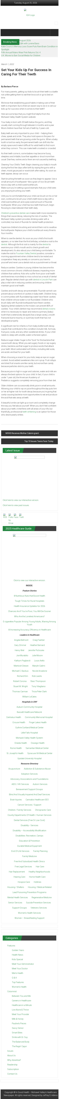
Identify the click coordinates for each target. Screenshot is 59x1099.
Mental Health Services (17, 897)
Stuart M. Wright (20, 686)
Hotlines (37, 882)
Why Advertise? (14, 1060)
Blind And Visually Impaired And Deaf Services (29, 794)
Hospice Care (24, 882)
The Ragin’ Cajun (19, 1046)
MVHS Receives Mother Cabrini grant (22, 433)
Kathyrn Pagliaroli (22, 660)
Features (11, 946)
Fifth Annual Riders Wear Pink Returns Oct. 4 (21, 52)
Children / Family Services (19, 810)
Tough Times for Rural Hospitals (29, 601)
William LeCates (29, 697)
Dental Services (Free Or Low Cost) (29, 820)
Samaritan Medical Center (37, 748)
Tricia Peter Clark (39, 691)
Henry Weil (19, 650)
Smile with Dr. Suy (20, 1037)
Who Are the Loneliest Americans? (29, 616)
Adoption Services (29, 774)
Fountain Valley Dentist (26, 253)
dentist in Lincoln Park (43, 279)
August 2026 (25, 40)
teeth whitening (29, 412)
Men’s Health (17, 973)
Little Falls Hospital (29, 733)
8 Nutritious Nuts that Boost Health (29, 596)
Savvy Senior (18, 1028)
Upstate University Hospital (29, 758)
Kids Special (17, 959)
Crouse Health (18, 722)
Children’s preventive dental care (15, 213)
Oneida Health (20, 743)
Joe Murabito (22, 655)
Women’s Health (19, 987)
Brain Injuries (16, 800)
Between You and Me (21, 996)
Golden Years (18, 950)
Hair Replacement (17, 872)
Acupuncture (14, 769)
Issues (10, 1051)
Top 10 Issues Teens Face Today (38, 441)
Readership (12, 1065)
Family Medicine (29, 856)
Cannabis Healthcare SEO (37, 800)
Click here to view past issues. (16, 505)
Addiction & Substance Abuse (37, 769)
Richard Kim (22, 676)
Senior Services (15, 902)
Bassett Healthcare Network (29, 712)
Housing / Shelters (15, 887)
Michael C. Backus (20, 671)
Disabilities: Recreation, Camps (29, 836)
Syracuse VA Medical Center (39, 753)
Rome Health (16, 748)
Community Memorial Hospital (39, 717)
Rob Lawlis (37, 676)
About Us (11, 1055)
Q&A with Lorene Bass (29, 43)
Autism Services (40, 784)
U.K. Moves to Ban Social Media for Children (20, 55)
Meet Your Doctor (20, 968)
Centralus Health (13, 717)
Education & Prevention (29, 841)
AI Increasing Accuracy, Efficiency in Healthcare (29, 630)
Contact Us (12, 1074)
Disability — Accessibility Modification (29, 830)
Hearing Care (19, 877)
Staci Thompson (38, 681)
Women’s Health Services (29, 913)
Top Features (18, 982)
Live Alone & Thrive (20, 1010)
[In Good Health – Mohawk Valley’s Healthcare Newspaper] (5, 32)
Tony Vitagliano (39, 686)
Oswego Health (38, 743)
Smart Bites (17, 1032)
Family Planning (40, 851)
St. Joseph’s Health (15, 753)
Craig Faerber (39, 640)
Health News (17, 955)
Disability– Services (29, 825)
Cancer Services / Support (29, 805)
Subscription (13, 1069)
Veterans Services (39, 908)
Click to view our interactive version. (29, 580)
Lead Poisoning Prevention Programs (29, 892)
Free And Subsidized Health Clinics (29, 861)
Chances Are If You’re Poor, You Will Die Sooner (29, 611)
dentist (4, 244)
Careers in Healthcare (21, 1000)
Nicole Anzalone (39, 671)
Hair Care (40, 866)
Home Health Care (37, 877)
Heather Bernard (37, 645)
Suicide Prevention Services (38, 902)
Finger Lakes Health (38, 722)
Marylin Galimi (38, 666)
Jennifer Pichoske (36, 650)
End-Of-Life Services (20, 851)
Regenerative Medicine (42, 897)
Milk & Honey (17, 1019)
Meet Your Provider (20, 1014)
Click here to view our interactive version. (21, 500)
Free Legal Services (23, 866)
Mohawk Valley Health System (29, 738)
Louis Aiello (39, 660)
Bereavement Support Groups (29, 789)
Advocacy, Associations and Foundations (29, 779)
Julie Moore (37, 655)
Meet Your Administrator (23, 964)
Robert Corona (19, 681)
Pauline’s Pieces (19, 1023)
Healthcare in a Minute (22, 1005)
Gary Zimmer (20, 645)
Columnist (12, 991)
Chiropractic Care (43, 810)
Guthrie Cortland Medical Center (29, 727)
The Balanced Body (20, 1042)
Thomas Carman (20, 691)
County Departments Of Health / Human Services (29, 815)
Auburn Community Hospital (29, 707)
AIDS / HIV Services (20, 784)
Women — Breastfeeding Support (29, 918)
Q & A (14, 978)
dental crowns (48, 309)
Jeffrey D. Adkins (50, 1095)
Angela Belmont (21, 640)
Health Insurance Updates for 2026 (29, 606)
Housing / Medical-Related (40, 887)
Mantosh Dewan (21, 666)
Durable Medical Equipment (29, 846)
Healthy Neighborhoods (39, 872)
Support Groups (19, 908)
